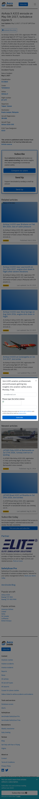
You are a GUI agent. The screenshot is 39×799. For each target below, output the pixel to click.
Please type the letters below (13, 399)
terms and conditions (26, 411)
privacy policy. (22, 413)
